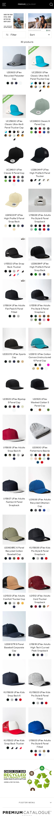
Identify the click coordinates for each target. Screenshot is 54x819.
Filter (13, 34)
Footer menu (27, 803)
